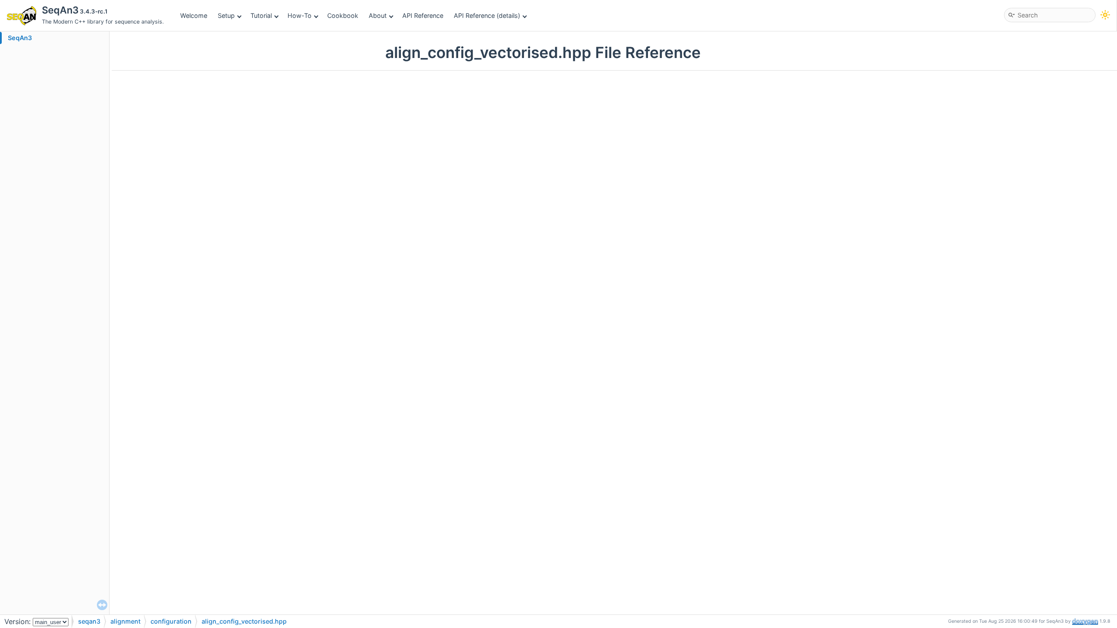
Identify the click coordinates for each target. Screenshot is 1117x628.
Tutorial (261, 15)
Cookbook (342, 15)
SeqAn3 (20, 37)
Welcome (193, 15)
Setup (226, 15)
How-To (300, 15)
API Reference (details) (487, 15)
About (378, 15)
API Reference (422, 15)
